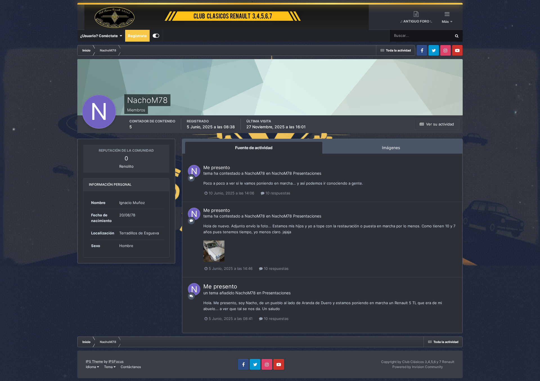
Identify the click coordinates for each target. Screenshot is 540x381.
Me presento (216, 167)
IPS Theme (94, 361)
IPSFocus (116, 361)
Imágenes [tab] (391, 147)
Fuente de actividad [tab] (254, 147)
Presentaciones (307, 173)
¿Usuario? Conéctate (100, 35)
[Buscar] (457, 36)
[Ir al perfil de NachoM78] (194, 171)
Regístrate (137, 35)
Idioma (91, 367)
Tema (109, 367)
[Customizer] (156, 36)
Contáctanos (131, 367)
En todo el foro (432, 35)
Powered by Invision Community (417, 367)
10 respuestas (277, 193)
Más (446, 21)
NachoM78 (255, 173)
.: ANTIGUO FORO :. (416, 21)
